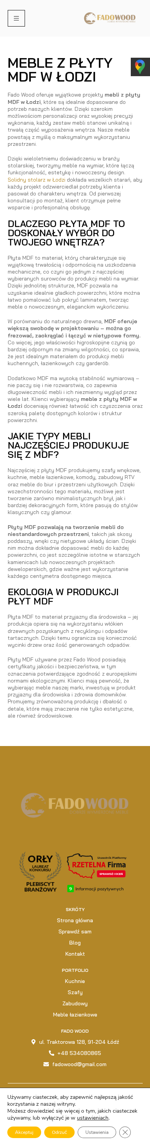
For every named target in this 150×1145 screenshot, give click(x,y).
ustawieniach (92, 1118)
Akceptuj (24, 1132)
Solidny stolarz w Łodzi (36, 179)
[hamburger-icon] (16, 18)
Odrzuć (59, 1132)
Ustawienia (96, 1132)
